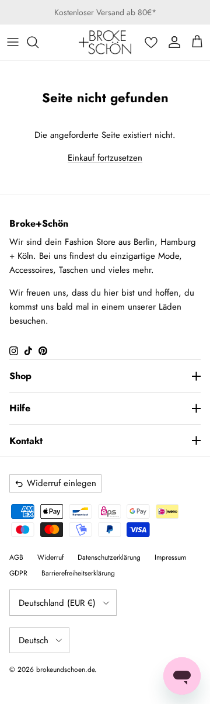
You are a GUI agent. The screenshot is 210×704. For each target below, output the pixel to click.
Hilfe (19, 408)
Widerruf (50, 557)
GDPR (18, 573)
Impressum (170, 557)
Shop (20, 376)
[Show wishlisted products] (151, 42)
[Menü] (13, 42)
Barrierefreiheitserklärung (78, 573)
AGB (16, 557)
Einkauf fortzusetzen (105, 157)
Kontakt (26, 440)
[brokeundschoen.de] (105, 42)
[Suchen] (38, 42)
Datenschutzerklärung (109, 557)
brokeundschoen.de (65, 669)
